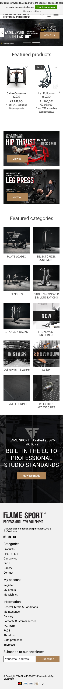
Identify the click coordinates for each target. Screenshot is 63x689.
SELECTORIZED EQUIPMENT (46, 258)
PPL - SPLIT (11, 553)
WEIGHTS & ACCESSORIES (46, 405)
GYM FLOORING (17, 404)
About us (9, 635)
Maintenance (12, 611)
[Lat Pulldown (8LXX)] (46, 76)
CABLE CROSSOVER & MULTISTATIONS (46, 296)
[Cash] (36, 684)
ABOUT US (49, 35)
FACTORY (10, 625)
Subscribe (48, 659)
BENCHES (16, 294)
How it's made (31, 475)
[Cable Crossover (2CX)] (17, 76)
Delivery (8, 616)
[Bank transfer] (31, 684)
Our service (10, 558)
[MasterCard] (20, 684)
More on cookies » (32, 11)
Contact (8, 572)
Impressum (10, 644)
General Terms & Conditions (21, 607)
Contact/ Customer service (20, 621)
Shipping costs (16, 108)
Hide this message (46, 7)
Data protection (13, 640)
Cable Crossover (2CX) (17, 95)
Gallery (46, 369)
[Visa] (25, 684)
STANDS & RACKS (16, 332)
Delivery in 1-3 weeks (17, 369)
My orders (10, 590)
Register (8, 585)
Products (9, 549)
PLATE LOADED (16, 256)
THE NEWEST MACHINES (46, 333)
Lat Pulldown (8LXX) (46, 95)
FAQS (7, 563)
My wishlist (11, 594)
